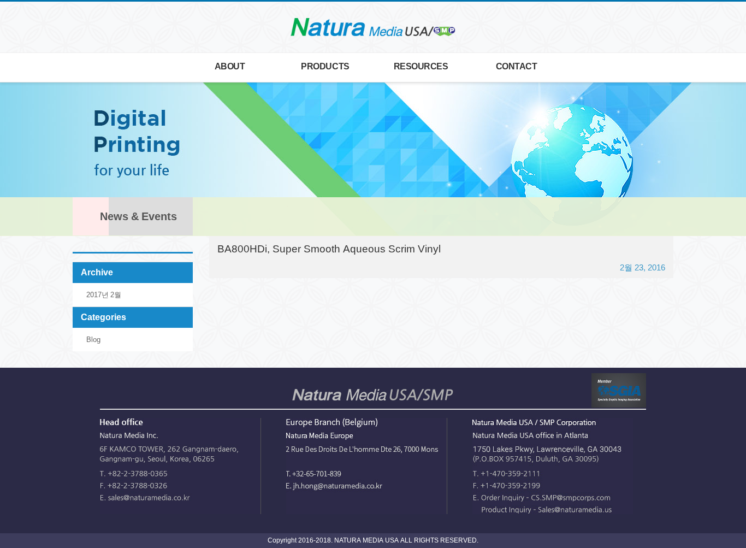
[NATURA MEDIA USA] (373, 28)
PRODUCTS (325, 66)
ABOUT (230, 66)
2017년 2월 (103, 294)
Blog (93, 339)
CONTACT (516, 66)
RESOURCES (421, 66)
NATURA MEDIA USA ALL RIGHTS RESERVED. (405, 540)
